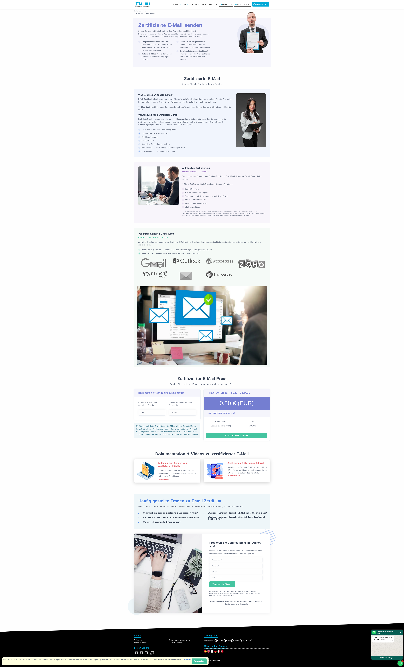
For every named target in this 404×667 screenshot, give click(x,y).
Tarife (204, 4)
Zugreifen (227, 4)
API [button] (185, 4)
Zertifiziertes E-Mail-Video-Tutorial (245, 463)
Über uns (138, 640)
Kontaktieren (261, 4)
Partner (213, 4)
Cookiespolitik (186, 659)
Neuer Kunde (243, 4)
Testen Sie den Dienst (221, 584)
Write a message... (387, 658)
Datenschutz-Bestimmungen (180, 640)
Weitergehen (199, 661)
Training (195, 4)
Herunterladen (163, 479)
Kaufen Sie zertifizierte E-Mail (236, 435)
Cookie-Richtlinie (176, 642)
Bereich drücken (141, 642)
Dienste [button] (176, 4)
